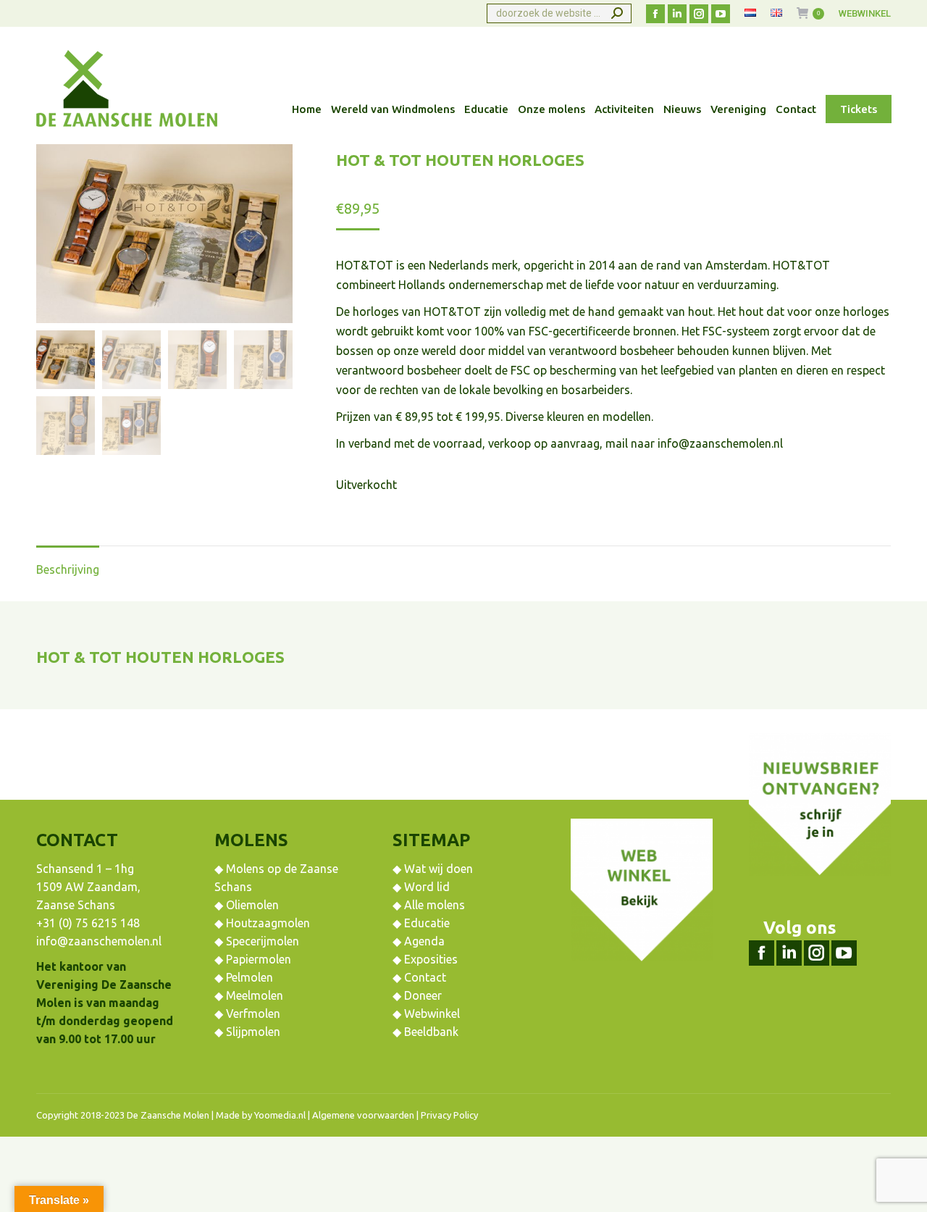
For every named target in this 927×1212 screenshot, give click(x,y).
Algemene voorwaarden (363, 1115)
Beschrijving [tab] (67, 569)
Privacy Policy (449, 1115)
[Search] (617, 13)
